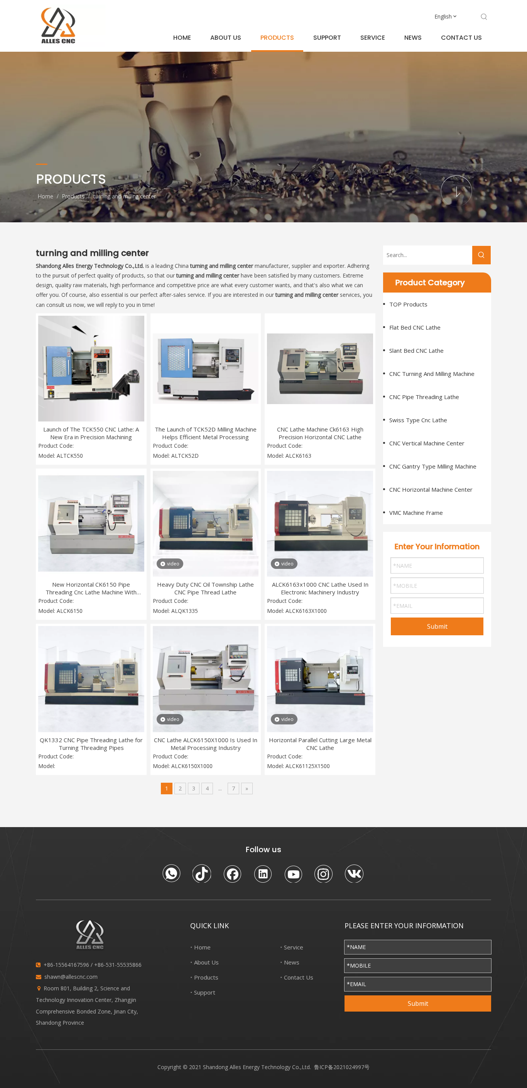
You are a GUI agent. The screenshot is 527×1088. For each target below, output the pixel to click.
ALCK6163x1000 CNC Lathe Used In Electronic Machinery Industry (320, 588)
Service (293, 947)
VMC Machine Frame (416, 512)
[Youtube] (293, 873)
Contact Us (298, 977)
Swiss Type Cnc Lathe (418, 420)
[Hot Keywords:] (484, 17)
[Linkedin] (262, 873)
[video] (206, 523)
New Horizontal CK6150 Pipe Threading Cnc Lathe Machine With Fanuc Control (91, 588)
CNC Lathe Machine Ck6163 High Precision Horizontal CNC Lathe (320, 433)
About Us (206, 962)
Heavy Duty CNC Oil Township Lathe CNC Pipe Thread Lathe (205, 588)
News (291, 962)
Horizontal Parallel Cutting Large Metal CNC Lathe (320, 743)
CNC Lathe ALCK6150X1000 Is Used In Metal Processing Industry (205, 743)
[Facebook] (232, 873)
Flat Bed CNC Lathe (415, 327)
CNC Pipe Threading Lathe (424, 397)
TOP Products (408, 304)
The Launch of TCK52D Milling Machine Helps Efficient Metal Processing (206, 433)
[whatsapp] (171, 873)
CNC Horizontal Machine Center (431, 489)
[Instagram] (323, 873)
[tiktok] (202, 873)
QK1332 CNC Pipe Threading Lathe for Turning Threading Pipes (91, 743)
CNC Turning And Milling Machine (432, 373)
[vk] (354, 873)
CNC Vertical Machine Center (427, 443)
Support (204, 992)
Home (202, 947)
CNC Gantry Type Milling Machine (432, 466)
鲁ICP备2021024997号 (342, 1067)
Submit (437, 626)
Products (206, 977)
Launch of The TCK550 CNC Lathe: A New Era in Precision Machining (91, 433)
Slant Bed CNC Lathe (416, 350)
